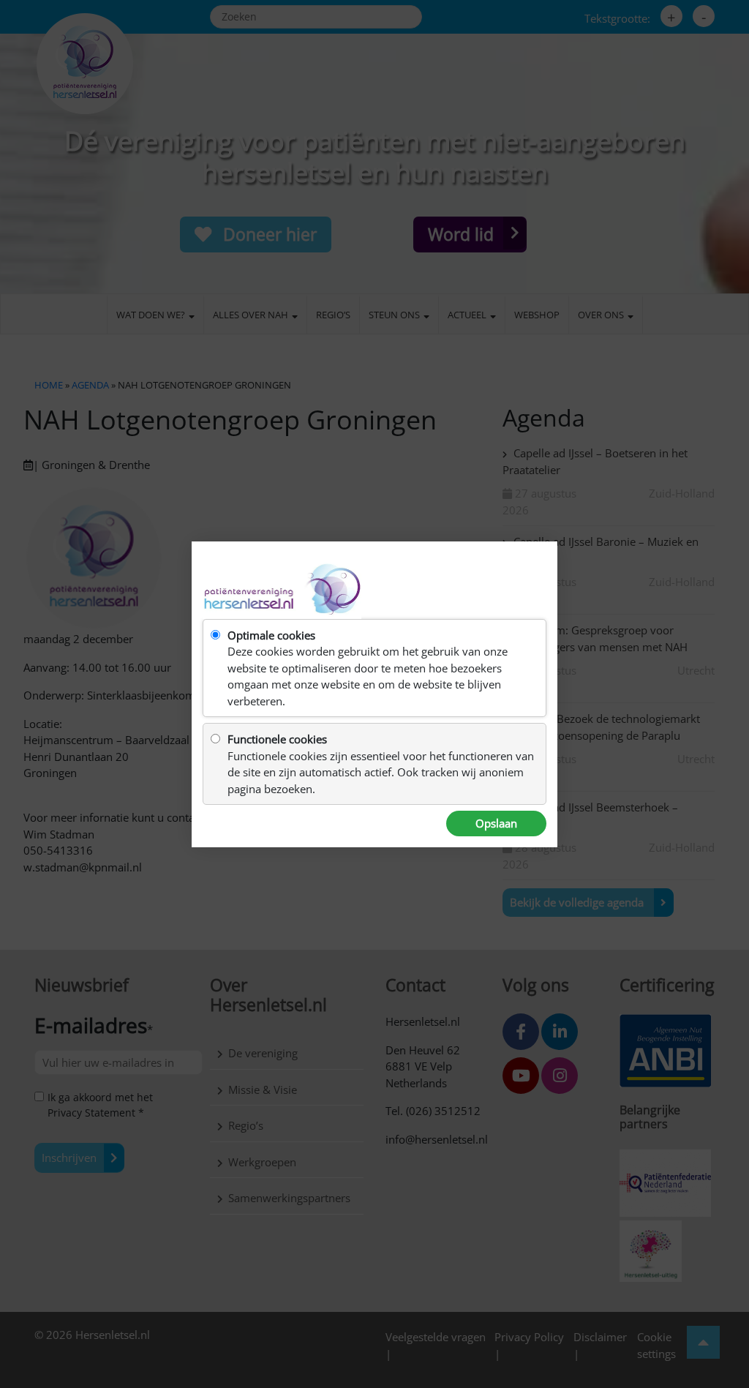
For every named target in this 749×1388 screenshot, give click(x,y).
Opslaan (496, 823)
